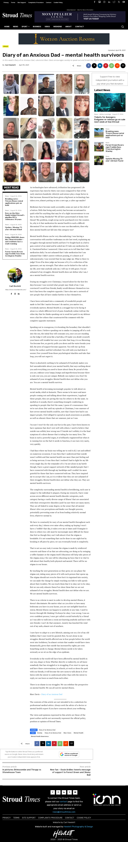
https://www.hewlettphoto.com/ (15, 290)
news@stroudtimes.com (64, 812)
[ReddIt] (117, 65)
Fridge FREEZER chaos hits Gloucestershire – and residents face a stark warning (14, 240)
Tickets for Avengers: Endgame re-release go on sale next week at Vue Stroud (109, 119)
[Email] (123, 65)
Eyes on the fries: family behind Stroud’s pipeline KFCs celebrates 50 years (14, 216)
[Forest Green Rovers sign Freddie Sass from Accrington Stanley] (99, 146)
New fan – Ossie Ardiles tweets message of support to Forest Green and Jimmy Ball (70, 772)
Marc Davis (67, 733)
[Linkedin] (109, 2)
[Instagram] (104, 2)
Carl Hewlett (10, 65)
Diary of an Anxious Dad (51, 694)
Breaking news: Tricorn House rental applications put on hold (14, 202)
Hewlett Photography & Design (78, 826)
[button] (123, 27)
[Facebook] (94, 2)
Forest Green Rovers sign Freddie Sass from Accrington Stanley (15, 253)
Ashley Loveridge (105, 114)
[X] (119, 2)
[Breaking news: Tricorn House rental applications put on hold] (99, 133)
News (7, 196)
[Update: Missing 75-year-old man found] (99, 160)
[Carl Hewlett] (15, 275)
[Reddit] (114, 2)
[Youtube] (124, 2)
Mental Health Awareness (40, 736)
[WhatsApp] (111, 65)
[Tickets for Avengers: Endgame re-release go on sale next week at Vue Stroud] (110, 102)
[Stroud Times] (17, 15)
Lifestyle (5, 46)
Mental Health (78, 733)
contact (63, 801)
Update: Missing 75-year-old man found (13, 228)
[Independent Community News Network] (107, 799)
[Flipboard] (99, 2)
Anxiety (39, 733)
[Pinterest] (105, 65)
